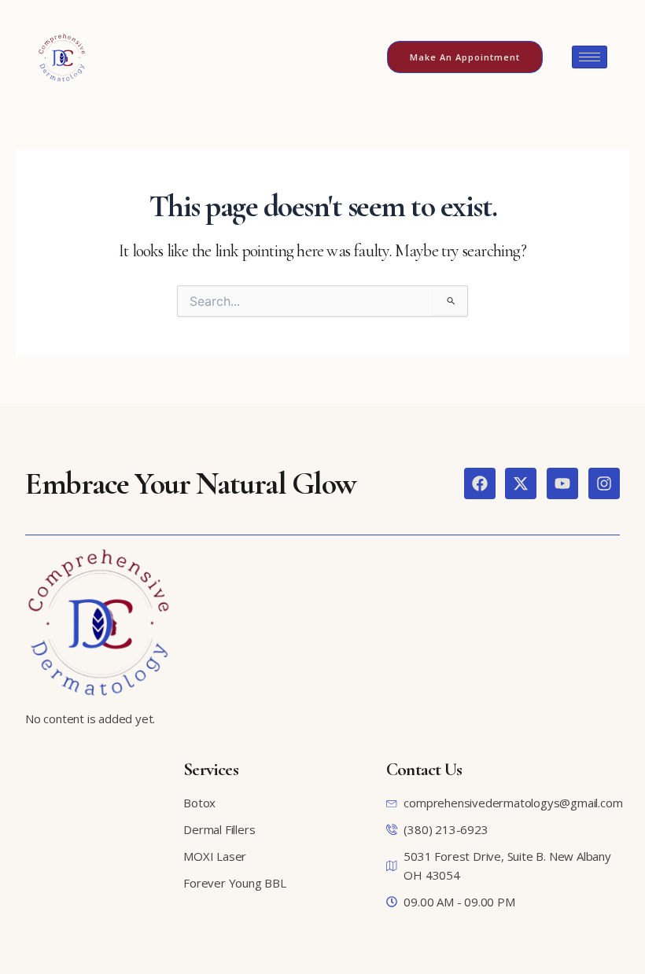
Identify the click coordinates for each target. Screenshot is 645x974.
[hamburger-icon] (589, 57)
